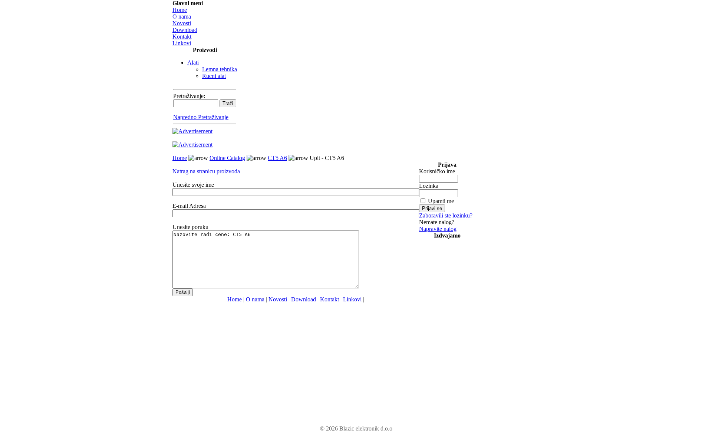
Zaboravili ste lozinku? (445, 215)
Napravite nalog (437, 229)
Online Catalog (227, 158)
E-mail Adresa (189, 206)
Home (179, 10)
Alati (193, 62)
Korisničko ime (437, 171)
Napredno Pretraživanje (200, 117)
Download (184, 30)
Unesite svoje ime (193, 184)
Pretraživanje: (189, 96)
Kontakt (181, 36)
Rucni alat (214, 76)
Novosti (181, 23)
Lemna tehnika (219, 69)
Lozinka (428, 186)
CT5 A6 (277, 158)
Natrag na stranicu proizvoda (206, 171)
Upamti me (441, 201)
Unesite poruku (190, 227)
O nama (181, 16)
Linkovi (181, 43)
